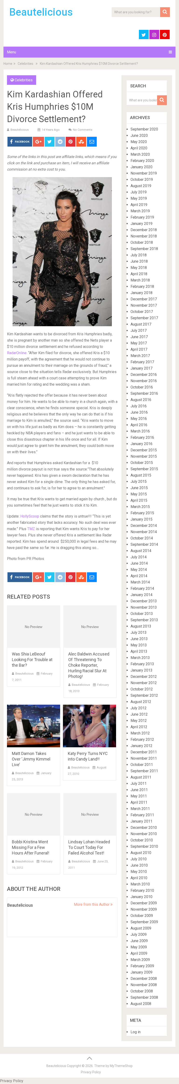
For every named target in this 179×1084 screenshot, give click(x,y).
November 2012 (144, 683)
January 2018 (141, 293)
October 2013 (142, 613)
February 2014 (142, 588)
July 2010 (139, 859)
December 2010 (144, 827)
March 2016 (140, 431)
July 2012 (139, 708)
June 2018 (139, 261)
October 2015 (142, 462)
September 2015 (144, 469)
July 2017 (139, 330)
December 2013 (144, 601)
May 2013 (139, 645)
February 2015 (142, 513)
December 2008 (144, 978)
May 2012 (139, 720)
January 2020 (141, 167)
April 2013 (139, 651)
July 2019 (139, 192)
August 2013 (141, 626)
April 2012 (139, 727)
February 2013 (142, 664)
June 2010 (139, 865)
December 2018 (144, 230)
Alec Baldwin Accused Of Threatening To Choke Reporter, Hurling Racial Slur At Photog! (88, 665)
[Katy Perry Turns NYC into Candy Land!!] (89, 726)
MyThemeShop (121, 1066)
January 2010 (141, 897)
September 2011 (144, 771)
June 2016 (139, 412)
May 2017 (139, 343)
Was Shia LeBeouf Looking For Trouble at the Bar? (32, 660)
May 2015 (139, 494)
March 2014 (140, 582)
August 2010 (141, 853)
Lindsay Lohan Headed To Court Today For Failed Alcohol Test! (89, 847)
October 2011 (142, 764)
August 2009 (141, 928)
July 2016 (139, 406)
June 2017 (139, 337)
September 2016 (144, 393)
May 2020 (139, 142)
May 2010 (139, 871)
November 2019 (144, 173)
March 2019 (140, 211)
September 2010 (144, 846)
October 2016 (142, 387)
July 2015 (139, 481)
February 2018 (142, 286)
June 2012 (139, 714)
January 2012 (141, 746)
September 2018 (144, 249)
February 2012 (142, 739)
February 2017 (142, 362)
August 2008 (141, 1004)
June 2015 (139, 488)
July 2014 (139, 557)
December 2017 (144, 299)
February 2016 (142, 437)
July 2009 (139, 934)
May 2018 (139, 267)
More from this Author (92, 904)
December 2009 (144, 903)
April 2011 (139, 802)
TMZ (30, 529)
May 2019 (139, 198)
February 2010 (142, 890)
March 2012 (140, 733)
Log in (136, 1032)
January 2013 (141, 670)
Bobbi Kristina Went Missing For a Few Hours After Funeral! (30, 847)
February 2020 (142, 160)
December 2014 (144, 525)
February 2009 (142, 966)
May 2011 (139, 796)
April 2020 (139, 148)
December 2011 (144, 752)
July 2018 (139, 255)
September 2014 (144, 544)
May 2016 (139, 418)
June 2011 (139, 790)
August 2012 (141, 702)
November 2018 (144, 236)
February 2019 (142, 217)
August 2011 (141, 777)
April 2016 (139, 425)
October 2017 (142, 311)
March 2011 (140, 808)
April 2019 (139, 204)
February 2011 (142, 815)
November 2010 (144, 834)
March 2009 (140, 959)
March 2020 (140, 154)
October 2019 (142, 179)
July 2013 (139, 632)
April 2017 (139, 349)
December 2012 (144, 676)
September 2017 (144, 318)
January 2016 (141, 444)
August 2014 (141, 551)
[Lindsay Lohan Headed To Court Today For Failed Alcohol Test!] (90, 814)
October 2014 (142, 538)
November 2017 (144, 305)
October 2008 (142, 991)
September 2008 (144, 997)
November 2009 (144, 909)
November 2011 (144, 758)
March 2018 (140, 280)
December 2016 (144, 374)
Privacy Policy (91, 1072)
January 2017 (141, 368)
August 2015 (141, 475)
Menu (11, 52)
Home (7, 63)
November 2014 (144, 532)
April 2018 (139, 274)
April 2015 (139, 500)
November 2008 (144, 985)
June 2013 (139, 639)
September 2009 (144, 922)
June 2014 (139, 563)
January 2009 (141, 972)
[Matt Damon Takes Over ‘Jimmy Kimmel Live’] (33, 726)
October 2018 (142, 242)
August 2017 (141, 324)
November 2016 (144, 381)
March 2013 (140, 657)
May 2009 (139, 947)
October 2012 (142, 689)
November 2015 (144, 456)
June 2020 (139, 135)
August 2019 (141, 186)
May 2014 (139, 569)
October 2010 (142, 840)
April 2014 (139, 576)
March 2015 (140, 506)
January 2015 (141, 519)
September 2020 (144, 129)
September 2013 (144, 620)
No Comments (82, 129)
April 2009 (139, 953)
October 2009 (142, 915)
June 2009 (139, 941)
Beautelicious (41, 12)
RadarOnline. (17, 353)
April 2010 (139, 878)
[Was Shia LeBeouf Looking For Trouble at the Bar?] (33, 626)
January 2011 (141, 821)
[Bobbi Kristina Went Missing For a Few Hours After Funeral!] (33, 814)
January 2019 (141, 223)
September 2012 (144, 695)
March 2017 (140, 355)
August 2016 (141, 400)
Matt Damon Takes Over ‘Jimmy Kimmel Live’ (31, 759)
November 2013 (144, 607)
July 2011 (139, 783)
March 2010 (140, 884)
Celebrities (25, 63)
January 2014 (141, 595)
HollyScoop (30, 516)
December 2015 (144, 450)
